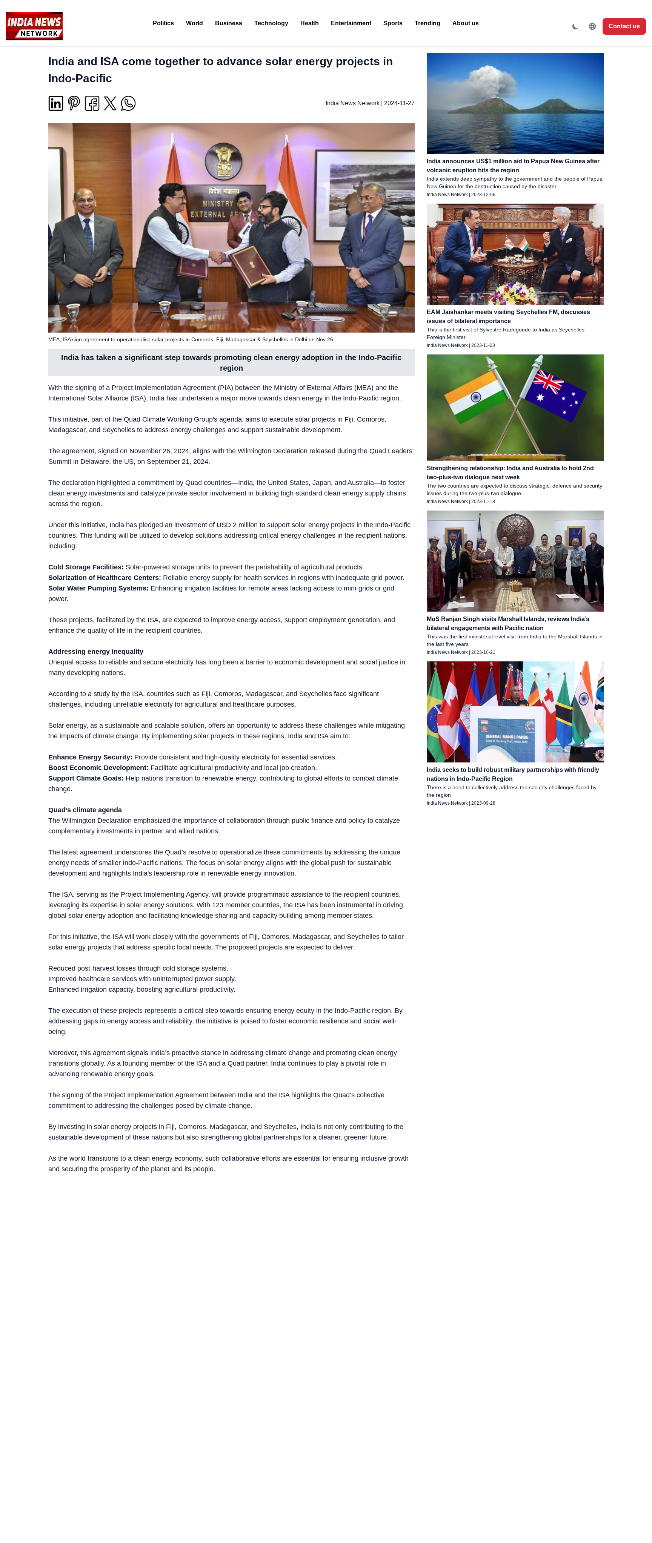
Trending (427, 23)
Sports (393, 23)
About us (465, 23)
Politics (163, 23)
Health (309, 23)
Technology (271, 23)
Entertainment (351, 23)
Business (228, 23)
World (194, 23)
